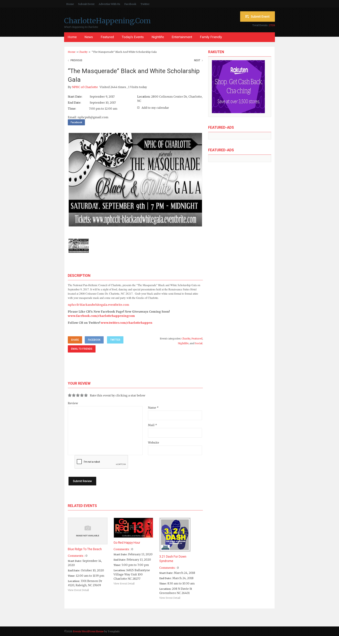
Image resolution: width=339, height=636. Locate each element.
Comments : (76, 555)
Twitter (145, 4)
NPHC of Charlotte (85, 87)
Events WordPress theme (88, 631)
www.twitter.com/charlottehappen (126, 322)
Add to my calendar (155, 107)
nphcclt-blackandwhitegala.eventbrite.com (98, 304)
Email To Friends (81, 348)
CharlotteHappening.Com (107, 20)
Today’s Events (133, 37)
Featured (107, 37)
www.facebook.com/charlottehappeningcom (101, 316)
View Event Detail (78, 590)
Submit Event (86, 4)
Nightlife (157, 37)
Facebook (130, 4)
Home (70, 4)
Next (197, 60)
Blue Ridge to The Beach (85, 549)
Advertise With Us (109, 4)
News (88, 37)
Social (198, 343)
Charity (83, 51)
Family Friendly (211, 37)
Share (75, 339)
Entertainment (182, 37)
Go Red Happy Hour (127, 542)
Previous (76, 60)
